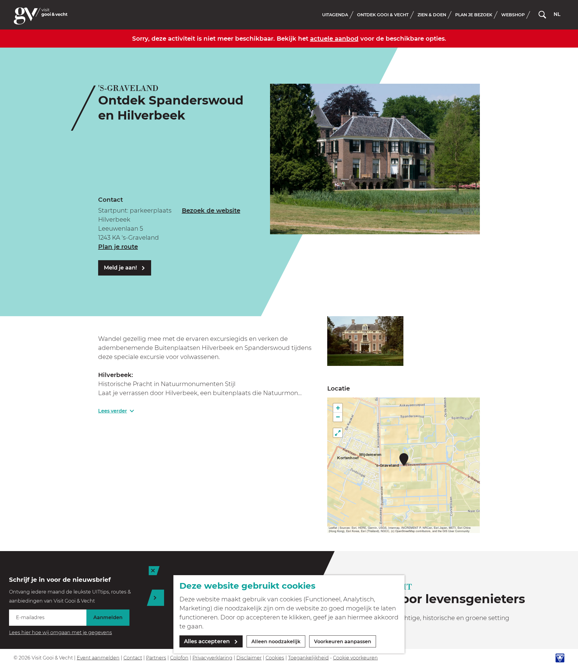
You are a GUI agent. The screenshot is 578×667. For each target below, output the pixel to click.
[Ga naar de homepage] (41, 16)
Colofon (179, 658)
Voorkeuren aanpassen (342, 641)
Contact (132, 658)
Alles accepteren (207, 641)
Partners (156, 658)
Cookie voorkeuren (355, 658)
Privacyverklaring (212, 658)
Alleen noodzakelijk (275, 641)
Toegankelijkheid (308, 658)
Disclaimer (249, 658)
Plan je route (118, 246)
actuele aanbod (334, 38)
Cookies (275, 658)
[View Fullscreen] (337, 432)
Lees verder (112, 411)
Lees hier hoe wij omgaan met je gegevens (60, 632)
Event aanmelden (98, 658)
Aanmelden (108, 617)
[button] (404, 459)
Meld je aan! (120, 267)
